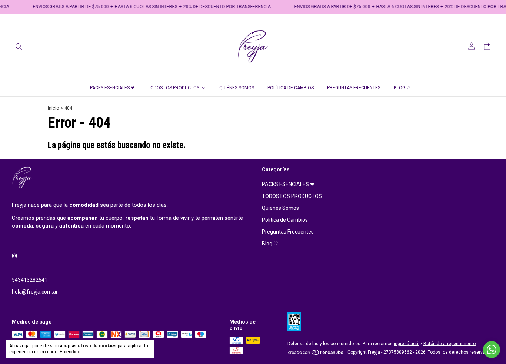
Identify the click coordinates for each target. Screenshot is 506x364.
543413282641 (29, 280)
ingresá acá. (406, 343)
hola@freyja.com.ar (35, 292)
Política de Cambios (290, 87)
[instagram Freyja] (14, 256)
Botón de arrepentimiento (449, 343)
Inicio (53, 108)
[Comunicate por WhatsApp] (491, 349)
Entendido (70, 351)
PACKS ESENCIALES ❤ (112, 87)
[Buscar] (19, 46)
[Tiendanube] (316, 354)
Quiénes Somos (236, 87)
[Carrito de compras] (487, 46)
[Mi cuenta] (471, 46)
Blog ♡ (402, 87)
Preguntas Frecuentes (353, 87)
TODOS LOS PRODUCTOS (173, 87)
